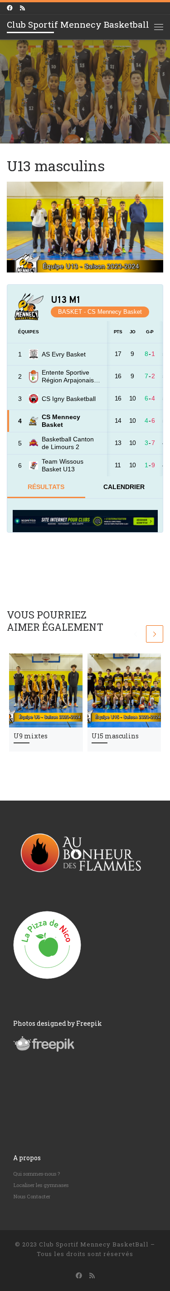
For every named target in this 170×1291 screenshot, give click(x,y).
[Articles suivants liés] (154, 634)
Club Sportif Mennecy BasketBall (94, 1244)
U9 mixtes (31, 736)
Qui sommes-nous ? (36, 1173)
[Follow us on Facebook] (10, 8)
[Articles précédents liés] (135, 634)
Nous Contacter (31, 1196)
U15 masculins (115, 736)
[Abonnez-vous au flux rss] (22, 8)
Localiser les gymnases (40, 1185)
